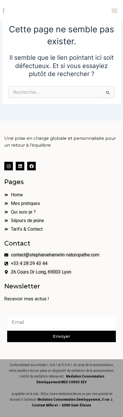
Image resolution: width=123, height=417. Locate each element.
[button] (114, 10)
